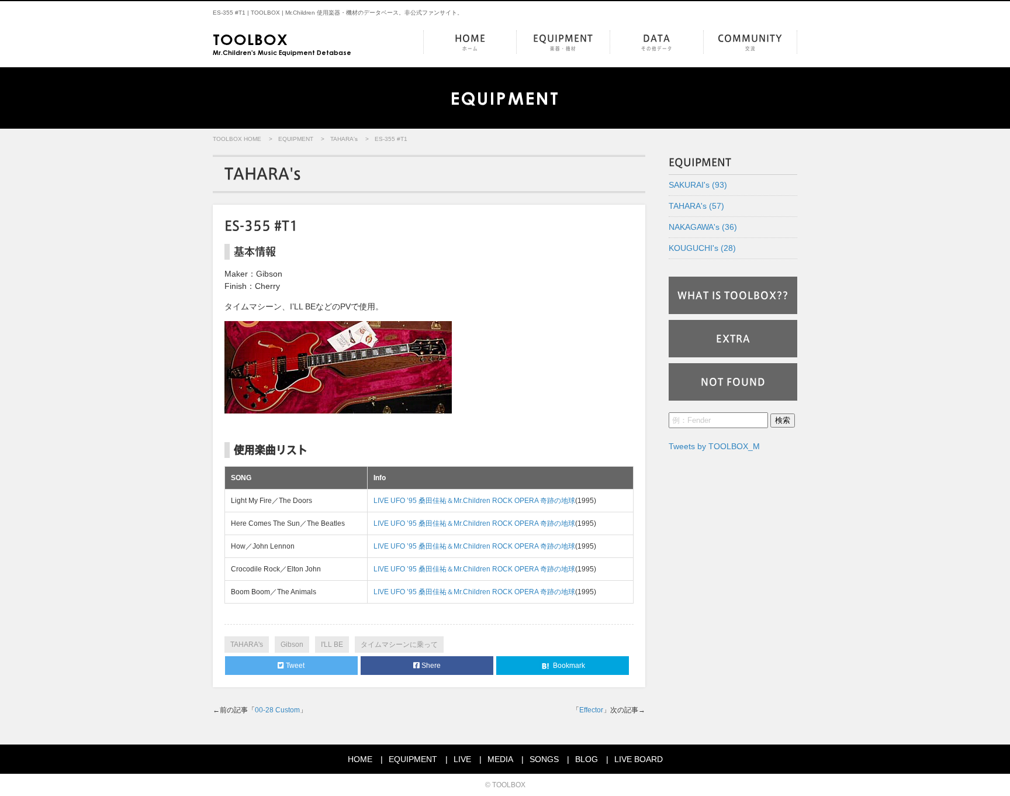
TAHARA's (344, 139)
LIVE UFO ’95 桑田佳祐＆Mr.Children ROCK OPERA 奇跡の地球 (474, 501)
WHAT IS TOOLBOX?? (732, 295)
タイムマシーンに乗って (399, 644)
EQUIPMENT (563, 42)
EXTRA (733, 338)
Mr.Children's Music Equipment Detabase (282, 43)
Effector (591, 710)
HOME (470, 42)
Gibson (292, 644)
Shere (430, 665)
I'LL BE (332, 644)
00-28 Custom (277, 710)
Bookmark (568, 665)
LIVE (462, 759)
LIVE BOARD (638, 759)
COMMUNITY (750, 42)
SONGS (544, 759)
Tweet (294, 665)
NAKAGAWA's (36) (703, 227)
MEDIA (500, 759)
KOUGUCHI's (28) (702, 248)
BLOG (586, 759)
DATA (657, 42)
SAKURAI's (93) (698, 184)
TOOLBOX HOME (237, 139)
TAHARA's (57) (696, 206)
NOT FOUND (733, 382)
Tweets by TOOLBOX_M (714, 446)
